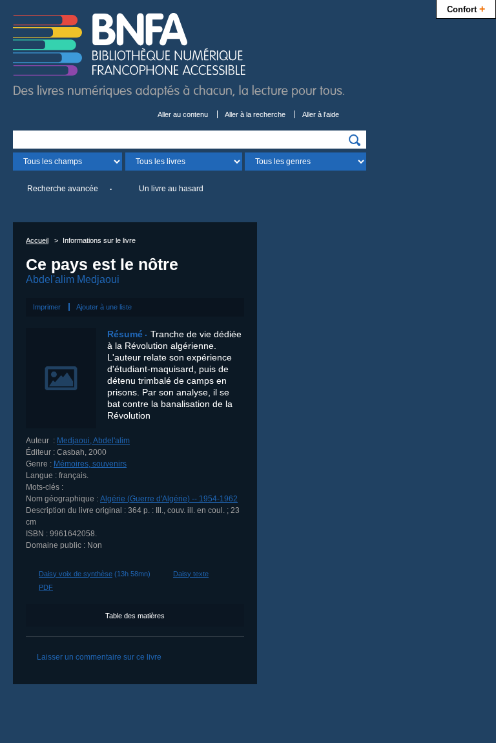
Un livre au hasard (171, 188)
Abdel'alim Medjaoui (72, 279)
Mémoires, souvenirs (90, 463)
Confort (466, 8)
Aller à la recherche (255, 114)
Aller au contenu (183, 114)
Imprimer (47, 307)
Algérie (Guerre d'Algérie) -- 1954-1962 (169, 498)
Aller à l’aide (320, 114)
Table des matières (135, 616)
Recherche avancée (62, 188)
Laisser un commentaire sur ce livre (99, 657)
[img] (354, 140)
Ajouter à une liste (104, 307)
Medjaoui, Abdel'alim (93, 440)
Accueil (37, 240)
